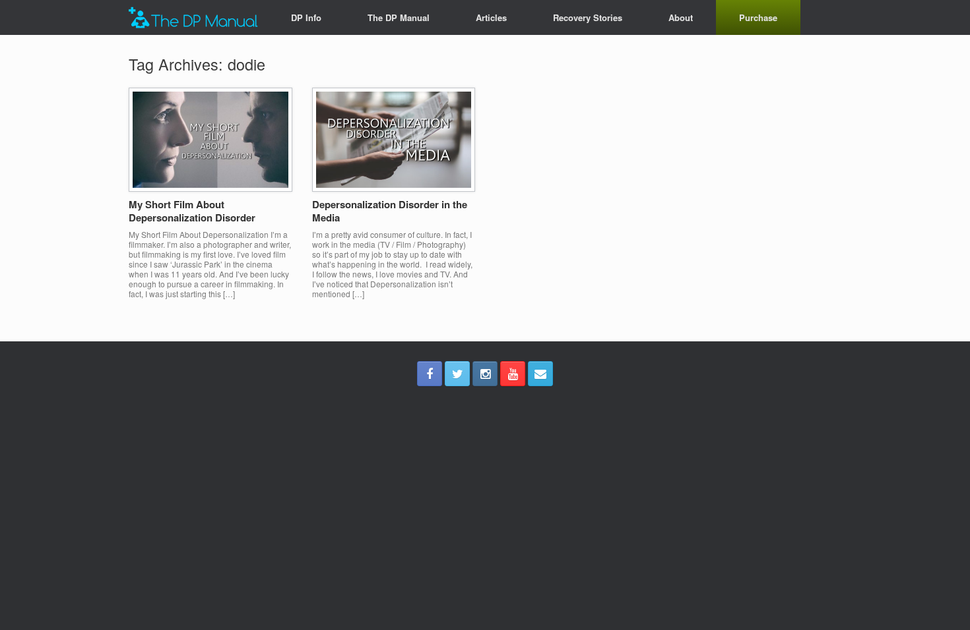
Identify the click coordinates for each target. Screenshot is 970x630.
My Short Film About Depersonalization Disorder (192, 211)
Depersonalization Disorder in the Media (389, 211)
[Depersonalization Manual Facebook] (429, 373)
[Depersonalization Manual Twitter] (457, 373)
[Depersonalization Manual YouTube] (512, 373)
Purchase (758, 17)
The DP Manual (399, 17)
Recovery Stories (587, 17)
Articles (491, 17)
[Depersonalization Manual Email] (540, 373)
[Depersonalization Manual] (193, 17)
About (680, 17)
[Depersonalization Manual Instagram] (485, 373)
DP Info (306, 17)
